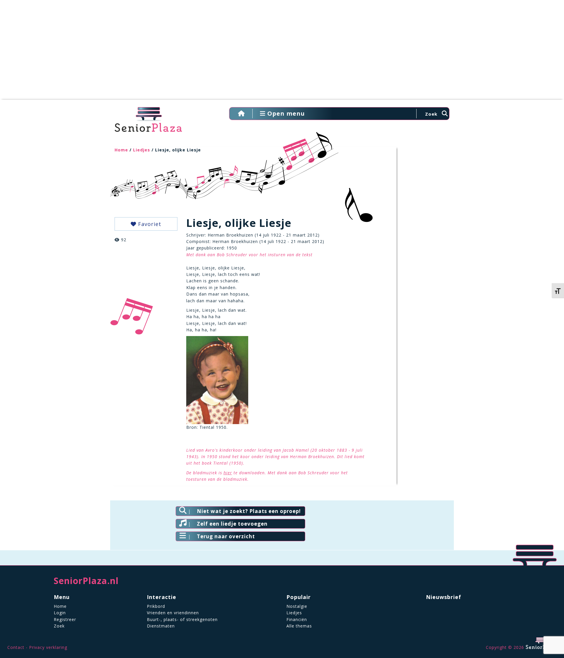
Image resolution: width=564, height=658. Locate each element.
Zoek (59, 626)
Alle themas (299, 626)
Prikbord (156, 606)
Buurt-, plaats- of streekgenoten (182, 619)
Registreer (65, 619)
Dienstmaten (161, 626)
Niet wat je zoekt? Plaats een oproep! (249, 511)
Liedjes (141, 150)
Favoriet (148, 223)
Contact (15, 647)
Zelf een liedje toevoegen (232, 523)
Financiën (296, 619)
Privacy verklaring (48, 647)
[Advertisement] (282, 53)
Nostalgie (296, 606)
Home (121, 150)
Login (60, 612)
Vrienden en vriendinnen (173, 612)
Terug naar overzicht (226, 536)
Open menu (285, 113)
